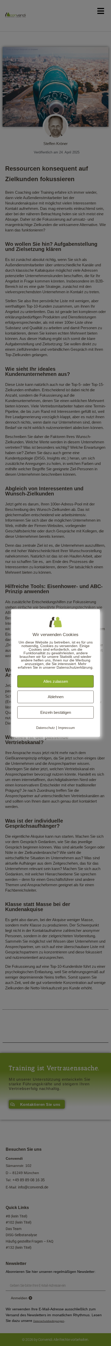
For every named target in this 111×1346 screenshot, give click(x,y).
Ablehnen (56, 697)
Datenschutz (45, 728)
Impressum (66, 728)
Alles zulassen (55, 681)
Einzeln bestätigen (55, 712)
